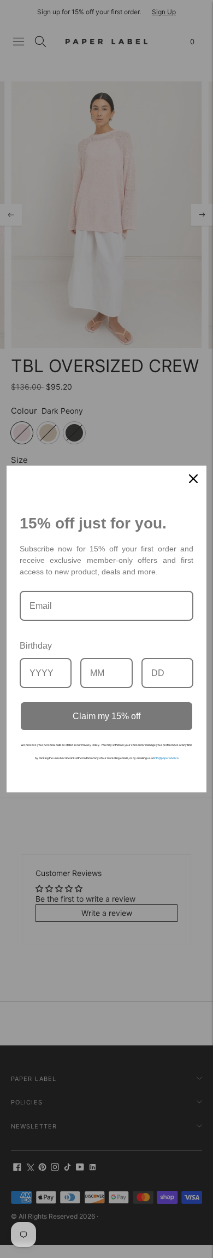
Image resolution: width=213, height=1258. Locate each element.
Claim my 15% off (106, 716)
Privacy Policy (90, 744)
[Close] (193, 479)
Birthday (36, 645)
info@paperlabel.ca (166, 758)
